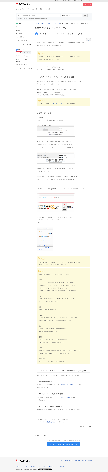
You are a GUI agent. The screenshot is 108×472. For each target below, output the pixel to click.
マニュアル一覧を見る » (86, 426)
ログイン (79, 4)
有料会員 (44, 18)
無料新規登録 (87, 4)
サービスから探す (20, 9)
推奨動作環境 (43, 9)
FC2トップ (57, 0)
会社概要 (33, 466)
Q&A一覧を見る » (27, 44)
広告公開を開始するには (49, 422)
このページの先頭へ (104, 470)
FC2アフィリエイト (47, 23)
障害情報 (90, 460)
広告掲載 (62, 466)
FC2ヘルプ (37, 23)
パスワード (39, 18)
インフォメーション (68, 460)
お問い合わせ (51, 9)
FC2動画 (64, 0)
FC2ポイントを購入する (59, 103)
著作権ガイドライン (53, 466)
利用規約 (84, 460)
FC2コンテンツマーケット (86, 0)
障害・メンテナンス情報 (32, 9)
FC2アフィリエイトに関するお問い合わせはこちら (63, 444)
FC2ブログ (76, 0)
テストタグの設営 (65, 397)
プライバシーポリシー (42, 466)
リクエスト (77, 460)
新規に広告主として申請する (68, 384)
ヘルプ (60, 460)
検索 (85, 15)
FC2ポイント (32, 18)
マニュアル (57, 23)
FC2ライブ (70, 0)
